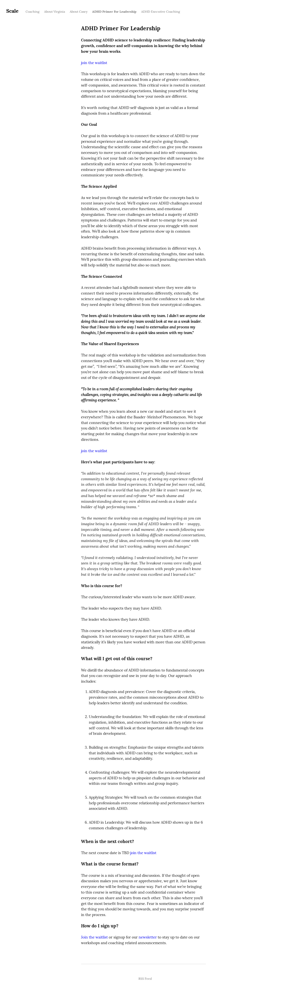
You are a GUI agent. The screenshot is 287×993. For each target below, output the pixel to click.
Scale (12, 11)
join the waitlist (94, 62)
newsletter (148, 937)
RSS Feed (145, 978)
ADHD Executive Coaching (160, 11)
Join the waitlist (94, 937)
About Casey (78, 11)
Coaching (32, 11)
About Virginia (54, 11)
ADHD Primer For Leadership (114, 11)
